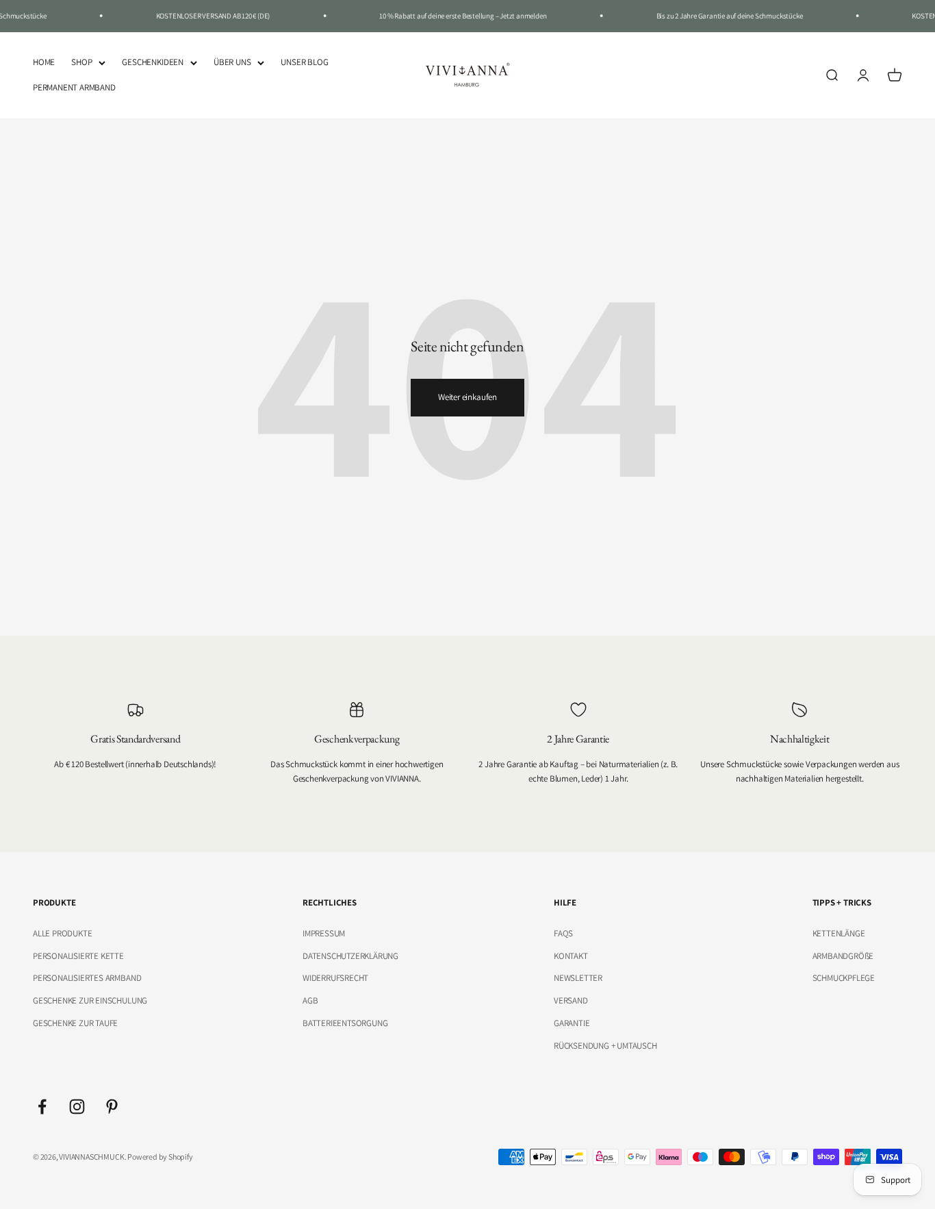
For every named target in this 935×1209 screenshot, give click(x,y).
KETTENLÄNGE (838, 933)
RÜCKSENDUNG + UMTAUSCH (605, 1045)
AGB (310, 1000)
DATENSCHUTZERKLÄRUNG (350, 956)
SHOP (81, 62)
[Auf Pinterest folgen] (112, 1106)
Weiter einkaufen (467, 397)
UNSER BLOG (304, 62)
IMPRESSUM (324, 933)
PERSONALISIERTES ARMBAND (87, 978)
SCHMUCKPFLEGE (843, 978)
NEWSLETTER (578, 978)
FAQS (563, 933)
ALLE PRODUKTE (62, 933)
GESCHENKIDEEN (152, 62)
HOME (44, 62)
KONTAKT (571, 956)
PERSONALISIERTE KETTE (78, 956)
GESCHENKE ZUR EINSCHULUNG (90, 1000)
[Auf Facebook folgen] (42, 1106)
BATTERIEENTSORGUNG (345, 1023)
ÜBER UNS (232, 62)
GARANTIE (571, 1023)
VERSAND (571, 1000)
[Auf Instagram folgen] (77, 1106)
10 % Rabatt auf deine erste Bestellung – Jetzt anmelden (455, 16)
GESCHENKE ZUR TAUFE (75, 1023)
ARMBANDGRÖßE (843, 956)
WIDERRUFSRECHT (335, 978)
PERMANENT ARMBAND (74, 86)
